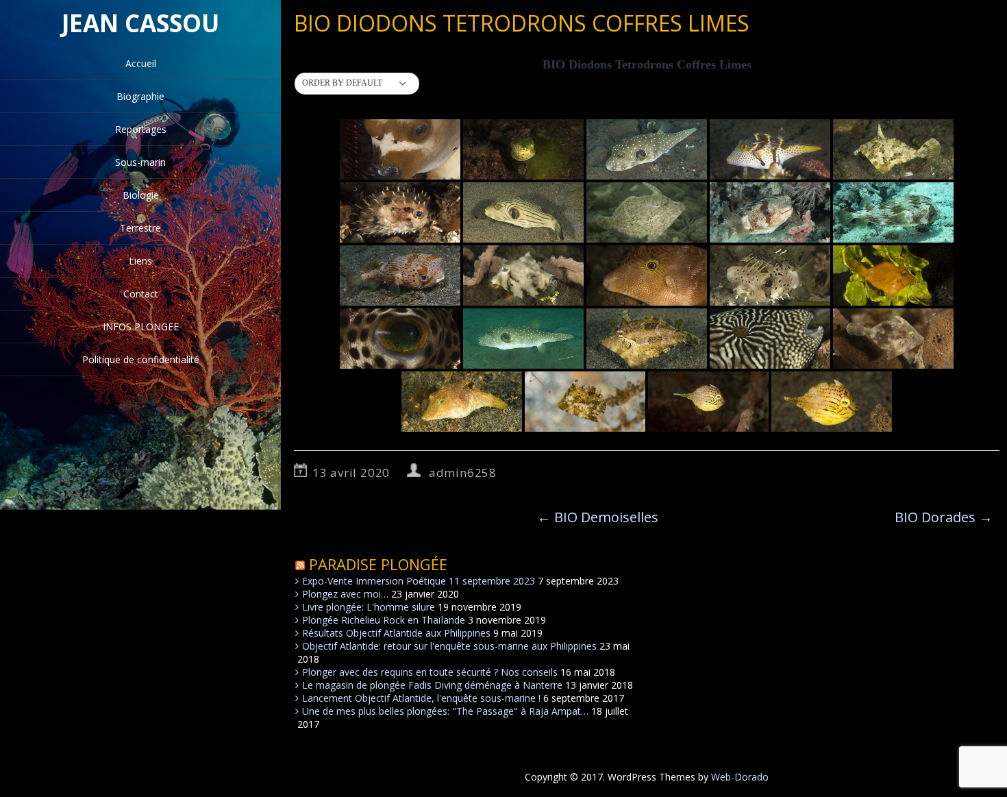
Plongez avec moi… (345, 593)
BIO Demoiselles (597, 517)
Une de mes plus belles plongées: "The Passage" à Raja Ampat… (445, 711)
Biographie (140, 96)
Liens (140, 260)
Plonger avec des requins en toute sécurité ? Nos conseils (430, 671)
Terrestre (140, 227)
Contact (140, 293)
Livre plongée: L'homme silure (368, 606)
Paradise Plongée (378, 564)
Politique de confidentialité (140, 359)
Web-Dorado (740, 776)
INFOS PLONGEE (141, 326)
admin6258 (463, 472)
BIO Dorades (944, 517)
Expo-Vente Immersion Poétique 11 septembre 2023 (418, 580)
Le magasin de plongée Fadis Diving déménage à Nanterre (432, 684)
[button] (357, 83)
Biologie (141, 194)
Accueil (140, 63)
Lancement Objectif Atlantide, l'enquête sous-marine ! (421, 697)
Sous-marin (140, 162)
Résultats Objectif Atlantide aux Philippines (396, 632)
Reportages (140, 129)
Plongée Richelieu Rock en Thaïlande (383, 619)
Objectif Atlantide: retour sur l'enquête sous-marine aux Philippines (449, 645)
